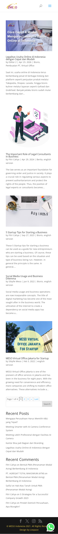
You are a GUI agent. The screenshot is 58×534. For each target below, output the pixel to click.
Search (47, 404)
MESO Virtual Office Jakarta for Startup (27, 358)
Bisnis (37, 62)
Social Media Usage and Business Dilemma (24, 277)
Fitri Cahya (14, 159)
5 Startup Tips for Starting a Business (26, 232)
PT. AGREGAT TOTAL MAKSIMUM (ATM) (25, 473)
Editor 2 (13, 62)
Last (36, 399)
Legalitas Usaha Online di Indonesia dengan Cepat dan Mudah (26, 58)
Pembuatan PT (13, 65)
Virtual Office (27, 65)
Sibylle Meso (15, 281)
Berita (40, 159)
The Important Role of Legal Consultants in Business (28, 155)
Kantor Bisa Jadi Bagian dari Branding (24, 443)
